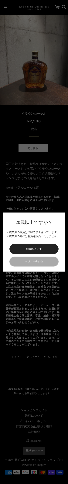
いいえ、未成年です (34, 261)
